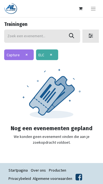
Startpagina (18, 170)
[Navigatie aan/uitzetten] (93, 8)
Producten (57, 170)
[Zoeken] (71, 36)
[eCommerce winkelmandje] (80, 9)
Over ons (38, 170)
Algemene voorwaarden (52, 178)
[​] (79, 178)
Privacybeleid (20, 178)
